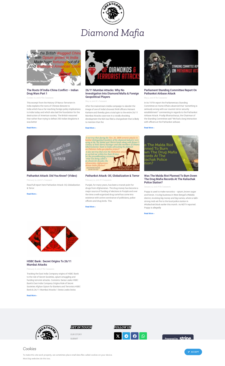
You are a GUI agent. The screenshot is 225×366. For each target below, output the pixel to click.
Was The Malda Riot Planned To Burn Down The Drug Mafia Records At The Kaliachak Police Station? (170, 179)
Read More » (32, 128)
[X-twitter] (118, 336)
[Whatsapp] (143, 336)
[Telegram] (126, 336)
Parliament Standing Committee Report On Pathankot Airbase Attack (170, 91)
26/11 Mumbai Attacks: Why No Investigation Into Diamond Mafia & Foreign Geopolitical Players (112, 93)
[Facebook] (135, 336)
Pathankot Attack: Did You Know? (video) (52, 175)
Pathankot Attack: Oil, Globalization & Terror (112, 175)
